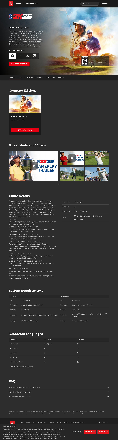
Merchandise (31, 4)
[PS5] (20, 56)
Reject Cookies (103, 431)
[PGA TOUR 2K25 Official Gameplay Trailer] (33, 166)
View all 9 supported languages (21, 366)
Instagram (99, 216)
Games (19, 4)
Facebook (86, 216)
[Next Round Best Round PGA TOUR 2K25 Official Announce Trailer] (72, 158)
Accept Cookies (90, 431)
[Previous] (6, 165)
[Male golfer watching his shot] (72, 174)
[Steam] (12, 56)
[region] (59, 432)
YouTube (80, 219)
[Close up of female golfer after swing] (97, 174)
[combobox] (89, 4)
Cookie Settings (77, 431)
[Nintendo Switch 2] (35, 56)
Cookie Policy (52, 438)
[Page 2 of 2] (61, 184)
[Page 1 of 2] (57, 184)
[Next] (112, 165)
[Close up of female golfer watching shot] (97, 158)
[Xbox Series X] (27, 56)
